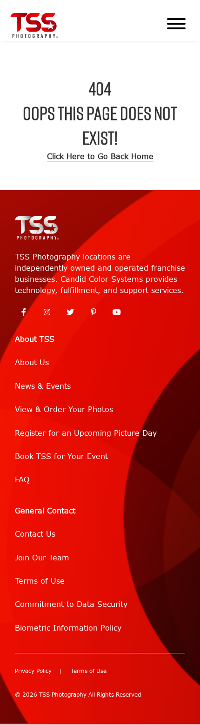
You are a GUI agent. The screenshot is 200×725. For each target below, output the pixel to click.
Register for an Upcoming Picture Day (86, 433)
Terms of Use (40, 581)
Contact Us (35, 534)
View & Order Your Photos (64, 409)
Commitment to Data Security (71, 604)
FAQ (22, 480)
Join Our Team (42, 558)
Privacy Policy (33, 671)
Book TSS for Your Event (61, 456)
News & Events (43, 386)
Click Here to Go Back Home (100, 156)
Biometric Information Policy (68, 628)
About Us (32, 362)
